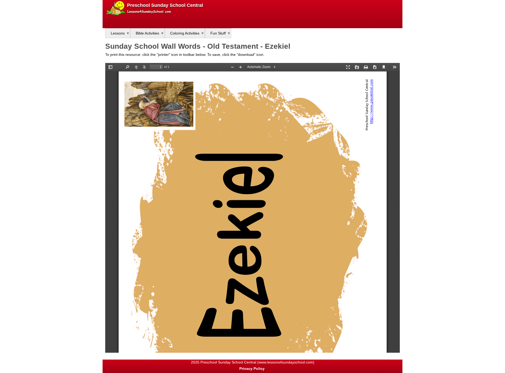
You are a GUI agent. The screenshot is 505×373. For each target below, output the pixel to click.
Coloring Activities (184, 33)
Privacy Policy (252, 368)
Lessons (118, 33)
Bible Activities (147, 33)
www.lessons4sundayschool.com (286, 362)
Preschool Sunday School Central (165, 5)
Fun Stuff (218, 33)
